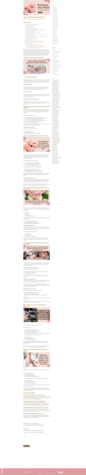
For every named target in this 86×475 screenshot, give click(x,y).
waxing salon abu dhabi (55, 163)
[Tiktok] (62, 472)
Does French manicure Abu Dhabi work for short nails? (33, 47)
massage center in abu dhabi (56, 140)
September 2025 (55, 25)
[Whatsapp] (2, 473)
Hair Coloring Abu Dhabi (55, 112)
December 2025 (55, 20)
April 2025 (54, 33)
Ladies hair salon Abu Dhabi (55, 133)
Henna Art (54, 58)
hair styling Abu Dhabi (55, 120)
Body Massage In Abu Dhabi (55, 99)
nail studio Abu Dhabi (55, 155)
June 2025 (54, 30)
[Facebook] (58, 472)
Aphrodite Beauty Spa (55, 88)
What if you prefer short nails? (30, 35)
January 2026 (55, 19)
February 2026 (55, 17)
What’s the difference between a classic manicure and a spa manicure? (36, 46)
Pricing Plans (40, 473)
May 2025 (54, 32)
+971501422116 (25, 473)
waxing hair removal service (55, 161)
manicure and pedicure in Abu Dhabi (29, 425)
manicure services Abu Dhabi (39, 425)
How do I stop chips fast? (29, 27)
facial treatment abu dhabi (55, 110)
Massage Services (55, 67)
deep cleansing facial (55, 105)
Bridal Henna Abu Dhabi (55, 101)
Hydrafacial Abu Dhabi (55, 127)
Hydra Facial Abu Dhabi (55, 129)
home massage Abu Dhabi (55, 125)
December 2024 (55, 40)
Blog (39, 474)
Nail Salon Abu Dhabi (55, 148)
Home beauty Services (56, 61)
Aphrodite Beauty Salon (55, 86)
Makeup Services (55, 64)
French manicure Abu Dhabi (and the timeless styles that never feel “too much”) (36, 34)
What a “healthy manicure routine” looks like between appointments (34, 41)
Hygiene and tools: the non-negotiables (31, 37)
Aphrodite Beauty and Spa (55, 84)
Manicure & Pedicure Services (35, 19)
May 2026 (54, 12)
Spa (53, 72)
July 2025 (54, 28)
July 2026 (54, 9)
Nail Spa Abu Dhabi (54, 150)
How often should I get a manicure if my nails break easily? (34, 44)
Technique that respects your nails (31, 38)
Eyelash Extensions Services (57, 51)
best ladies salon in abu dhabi (56, 95)
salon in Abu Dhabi (54, 159)
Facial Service (55, 53)
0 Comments (42, 19)
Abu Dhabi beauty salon (55, 80)
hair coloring (54, 54)
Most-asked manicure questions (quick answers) (32, 24)
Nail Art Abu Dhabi (54, 144)
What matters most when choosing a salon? (32, 28)
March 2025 (54, 35)
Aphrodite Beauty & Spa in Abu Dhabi (42, 55)
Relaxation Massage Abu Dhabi (56, 157)
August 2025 (54, 27)
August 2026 (54, 7)
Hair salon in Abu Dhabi (55, 118)
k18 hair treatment (54, 131)
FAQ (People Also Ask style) (29, 43)
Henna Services (55, 59)
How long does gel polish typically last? (31, 25)
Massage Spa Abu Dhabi (55, 142)
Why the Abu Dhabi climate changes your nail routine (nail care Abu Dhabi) (35, 29)
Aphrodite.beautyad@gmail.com (28, 472)
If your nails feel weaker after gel (30, 33)
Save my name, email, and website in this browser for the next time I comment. (34, 432)
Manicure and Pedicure (35, 423)
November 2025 (55, 22)
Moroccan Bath (55, 69)
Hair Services (55, 56)
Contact (40, 472)
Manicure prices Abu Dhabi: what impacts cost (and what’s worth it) (34, 42)
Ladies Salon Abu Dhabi (55, 135)
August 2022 (54, 43)
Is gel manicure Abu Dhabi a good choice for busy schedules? (34, 45)
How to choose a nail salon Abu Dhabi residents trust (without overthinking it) (36, 36)
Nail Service (54, 71)
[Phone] (2, 471)
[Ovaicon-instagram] (60, 472)
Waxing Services (55, 74)
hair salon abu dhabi (54, 116)
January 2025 (55, 38)
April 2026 (54, 14)
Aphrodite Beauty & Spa (55, 82)
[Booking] (2, 469)
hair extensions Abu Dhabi (55, 114)
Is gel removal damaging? (29, 26)
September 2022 (55, 41)
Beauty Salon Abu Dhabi (27, 423)
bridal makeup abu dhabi (55, 103)
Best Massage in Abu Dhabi (55, 97)
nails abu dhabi (54, 146)
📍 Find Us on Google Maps (59, 474)
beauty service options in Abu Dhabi (35, 302)
